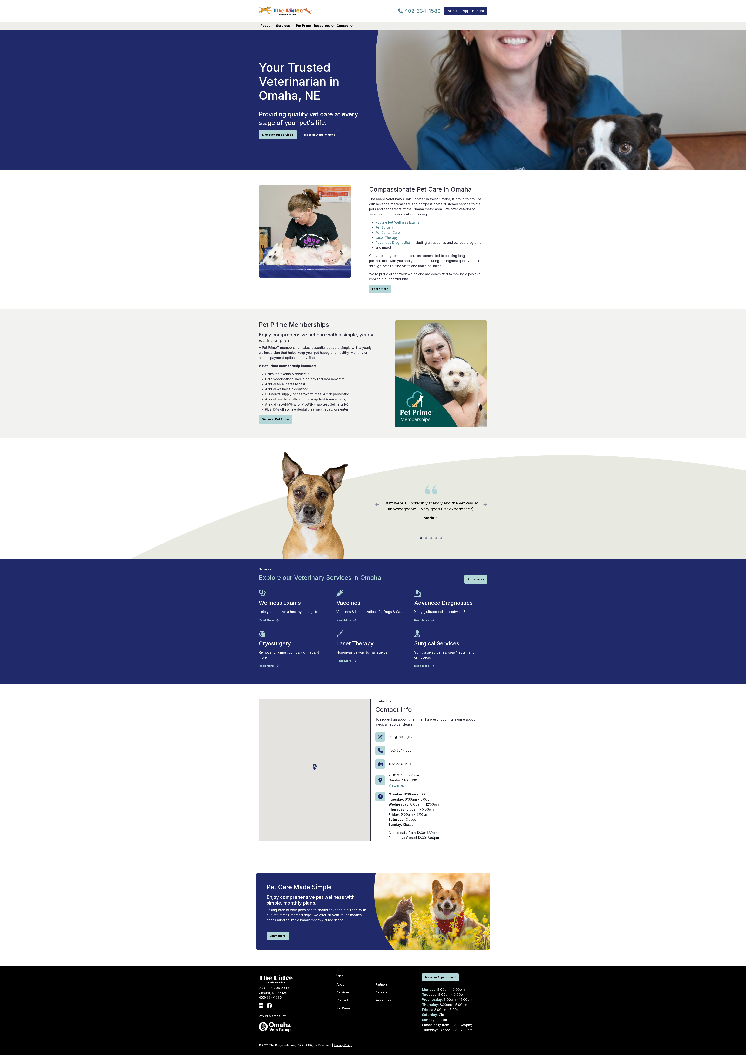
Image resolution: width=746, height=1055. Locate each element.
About (340, 984)
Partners (381, 984)
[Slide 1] (421, 538)
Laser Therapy (386, 238)
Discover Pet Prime (275, 419)
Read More (266, 620)
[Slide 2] (426, 538)
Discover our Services (277, 134)
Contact (342, 1000)
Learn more (380, 289)
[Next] (479, 504)
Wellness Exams (280, 603)
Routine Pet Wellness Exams (397, 222)
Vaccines (348, 603)
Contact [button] (343, 26)
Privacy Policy (343, 1045)
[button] (315, 767)
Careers (381, 992)
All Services (475, 579)
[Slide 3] (431, 538)
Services (342, 992)
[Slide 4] (436, 538)
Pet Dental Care (387, 232)
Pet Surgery (384, 227)
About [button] (265, 26)
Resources (383, 1000)
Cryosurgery (275, 643)
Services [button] (283, 26)
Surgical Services (436, 643)
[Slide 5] (441, 538)
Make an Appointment (466, 11)
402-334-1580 (422, 11)
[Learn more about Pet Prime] (441, 374)
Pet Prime (303, 26)
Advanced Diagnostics (393, 243)
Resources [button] (322, 26)
